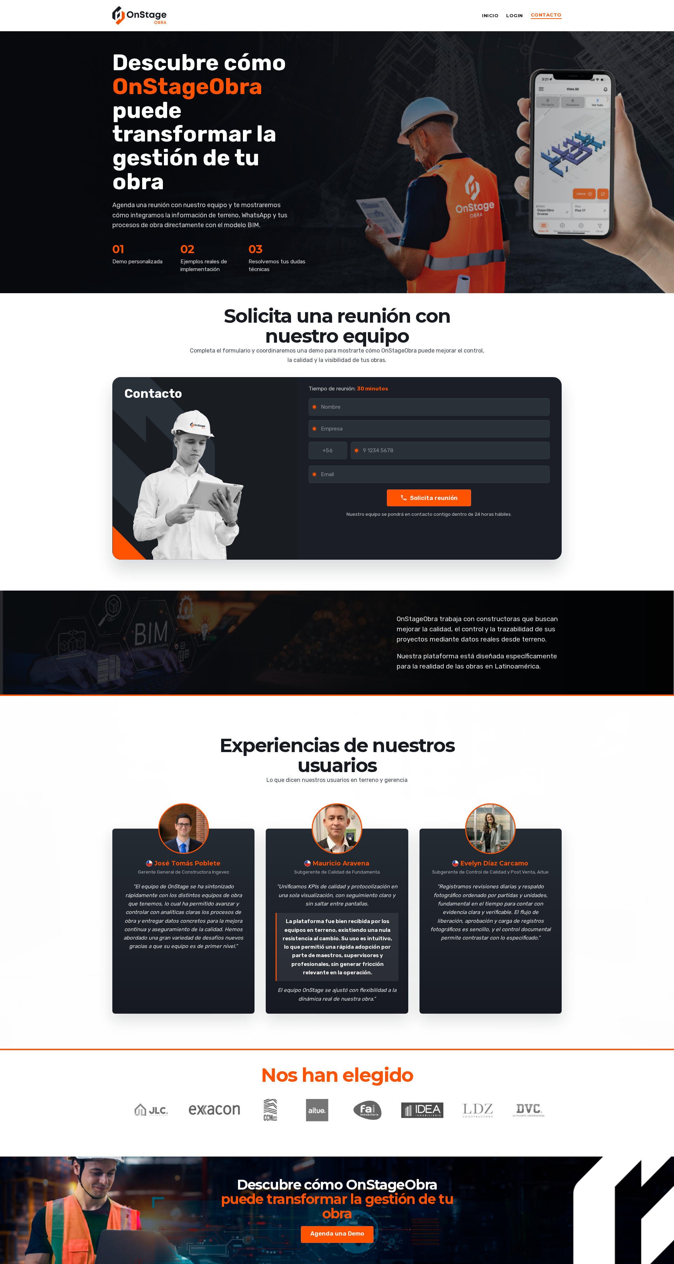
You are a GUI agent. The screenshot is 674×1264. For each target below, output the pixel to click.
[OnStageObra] (139, 15)
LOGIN (514, 15)
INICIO (490, 15)
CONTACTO (546, 15)
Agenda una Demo (337, 1233)
